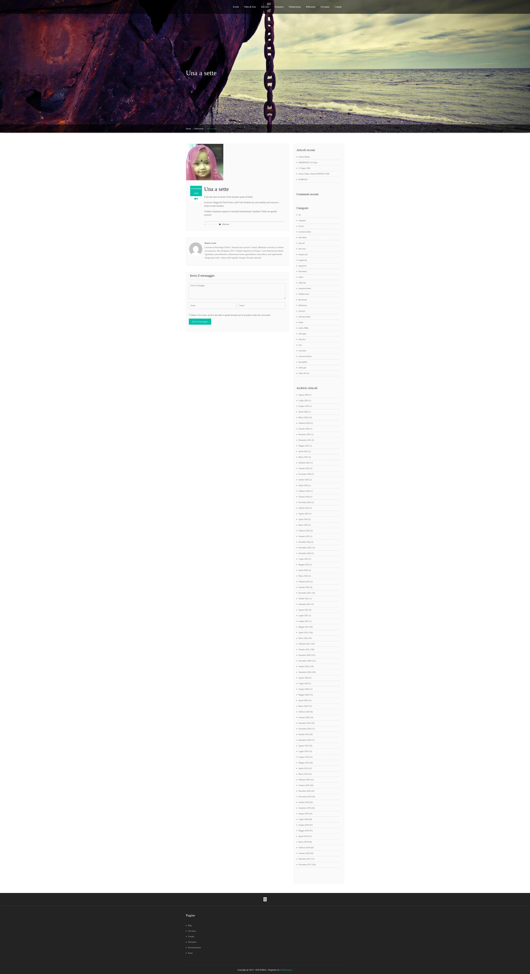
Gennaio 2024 (304, 497)
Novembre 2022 (305, 548)
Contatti (338, 7)
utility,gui (302, 368)
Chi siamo (324, 7)
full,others (303, 237)
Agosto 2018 (303, 814)
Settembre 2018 (305, 808)
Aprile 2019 (303, 768)
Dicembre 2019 (305, 723)
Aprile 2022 (303, 570)
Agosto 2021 (303, 610)
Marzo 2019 (303, 774)
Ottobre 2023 (304, 508)
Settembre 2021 (305, 604)
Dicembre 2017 (305, 859)
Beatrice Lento (212, 224)
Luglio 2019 (303, 751)
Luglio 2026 (303, 400)
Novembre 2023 (305, 502)
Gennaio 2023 (304, 536)
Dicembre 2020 (305, 655)
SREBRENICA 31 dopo (308, 163)
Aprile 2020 (303, 700)
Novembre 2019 (305, 729)
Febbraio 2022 (304, 582)
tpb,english (303, 362)
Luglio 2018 (303, 819)
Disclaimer (192, 942)
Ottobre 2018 (304, 802)
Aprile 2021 (303, 633)
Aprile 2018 (303, 836)
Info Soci (265, 7)
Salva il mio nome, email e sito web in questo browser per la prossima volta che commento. (231, 315)
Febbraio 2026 (304, 423)
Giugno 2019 (304, 757)
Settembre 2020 (305, 672)
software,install (304, 317)
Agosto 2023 (303, 514)
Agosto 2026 (303, 395)
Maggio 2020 (304, 695)
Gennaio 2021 (304, 650)
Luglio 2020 (303, 683)
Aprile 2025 (303, 451)
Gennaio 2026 (304, 429)
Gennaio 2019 (304, 785)
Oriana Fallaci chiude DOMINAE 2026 (314, 174)
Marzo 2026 (303, 417)
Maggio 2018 (304, 831)
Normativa (279, 7)
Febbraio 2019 (304, 780)
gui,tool (302, 243)
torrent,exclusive (305, 356)
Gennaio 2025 (304, 468)
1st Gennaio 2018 (196, 190)
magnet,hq (303, 260)
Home (188, 129)
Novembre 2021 (305, 593)
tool (300, 345)
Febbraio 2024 (304, 491)
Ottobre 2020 (304, 666)
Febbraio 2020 (304, 712)
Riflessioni (310, 7)
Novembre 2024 (305, 474)
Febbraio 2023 (304, 531)
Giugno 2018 (304, 825)
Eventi (236, 7)
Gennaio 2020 (304, 717)
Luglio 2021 (303, 616)
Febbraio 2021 (304, 644)
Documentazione (194, 948)
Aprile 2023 (303, 519)
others (301, 277)
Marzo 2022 (303, 576)
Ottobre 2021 (304, 599)
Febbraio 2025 (304, 463)
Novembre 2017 (305, 865)
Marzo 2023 (303, 525)
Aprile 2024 (303, 485)
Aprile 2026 (303, 412)
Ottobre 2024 (304, 480)
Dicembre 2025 (305, 434)
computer (302, 220)
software (302, 311)
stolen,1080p (303, 328)
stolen (301, 322)
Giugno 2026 (304, 406)
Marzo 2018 (303, 842)
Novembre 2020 (305, 661)
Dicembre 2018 (305, 791)
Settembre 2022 (305, 553)
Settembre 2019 (305, 740)
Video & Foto (250, 7)
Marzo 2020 (303, 706)
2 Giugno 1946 (304, 168)
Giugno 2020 (304, 689)
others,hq (302, 283)
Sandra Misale (304, 157)
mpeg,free (302, 266)
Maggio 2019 (304, 763)
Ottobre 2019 (304, 734)
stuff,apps (302, 334)
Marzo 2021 (303, 638)
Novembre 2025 (305, 440)
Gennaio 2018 (304, 853)
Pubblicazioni (295, 7)
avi (300, 215)
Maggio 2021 (304, 627)
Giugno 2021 (304, 621)
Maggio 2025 (304, 446)
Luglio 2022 (303, 559)
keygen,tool (303, 254)
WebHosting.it (286, 970)
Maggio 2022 (304, 565)
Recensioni (303, 300)
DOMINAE (303, 179)
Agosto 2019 (303, 746)
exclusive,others (305, 232)
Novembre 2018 (305, 797)
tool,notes (302, 351)
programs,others (305, 288)
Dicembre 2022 (305, 542)
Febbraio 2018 (304, 848)
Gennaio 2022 (304, 587)
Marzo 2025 (303, 457)
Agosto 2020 (303, 678)
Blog (190, 925)
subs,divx (302, 339)
